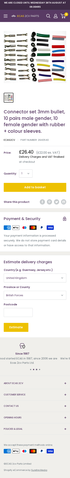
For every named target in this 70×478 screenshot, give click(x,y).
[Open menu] (5, 16)
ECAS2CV (9, 140)
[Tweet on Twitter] (56, 202)
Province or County (17, 287)
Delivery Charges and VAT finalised (41, 157)
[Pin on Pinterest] (49, 202)
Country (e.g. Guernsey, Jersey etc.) (28, 270)
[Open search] (48, 16)
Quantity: (10, 173)
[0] (63, 16)
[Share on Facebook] (42, 202)
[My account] (55, 16)
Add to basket (35, 187)
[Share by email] (63, 202)
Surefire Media (39, 470)
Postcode (10, 304)
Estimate (16, 327)
